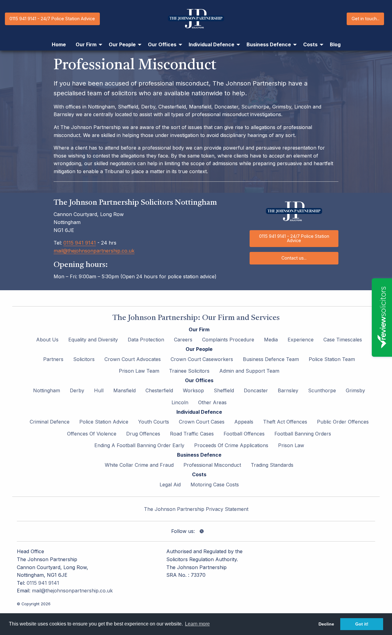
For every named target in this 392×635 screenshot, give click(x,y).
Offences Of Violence (91, 434)
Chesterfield (159, 390)
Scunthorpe (322, 390)
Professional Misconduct (212, 465)
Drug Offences (143, 434)
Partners (53, 359)
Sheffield (224, 390)
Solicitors (84, 359)
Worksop (193, 390)
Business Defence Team (271, 359)
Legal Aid (170, 484)
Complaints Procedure (228, 340)
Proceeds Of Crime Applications (231, 445)
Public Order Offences (343, 422)
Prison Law (291, 445)
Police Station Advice (103, 422)
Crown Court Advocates (132, 359)
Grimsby (355, 390)
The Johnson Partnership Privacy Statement (196, 509)
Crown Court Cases (201, 422)
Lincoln (180, 402)
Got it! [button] (361, 624)
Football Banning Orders (302, 434)
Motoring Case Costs (214, 484)
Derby (77, 390)
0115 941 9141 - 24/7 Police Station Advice (52, 18)
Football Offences (244, 434)
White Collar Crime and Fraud (139, 465)
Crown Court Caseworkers (202, 359)
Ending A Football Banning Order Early (139, 445)
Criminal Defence (50, 422)
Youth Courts (153, 422)
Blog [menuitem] (335, 44)
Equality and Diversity (93, 340)
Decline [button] (326, 624)
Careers (183, 340)
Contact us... (294, 257)
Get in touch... (365, 18)
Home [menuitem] (59, 44)
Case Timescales (342, 340)
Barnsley (288, 390)
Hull (99, 390)
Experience (301, 340)
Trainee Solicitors (189, 371)
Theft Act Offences (285, 422)
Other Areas (212, 402)
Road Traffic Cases (192, 434)
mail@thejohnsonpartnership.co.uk (94, 251)
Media (271, 340)
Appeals (243, 422)
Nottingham (46, 390)
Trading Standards (272, 465)
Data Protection (146, 340)
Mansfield (124, 390)
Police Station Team (332, 359)
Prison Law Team (139, 371)
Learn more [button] (197, 623)
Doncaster (256, 390)
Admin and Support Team (249, 371)
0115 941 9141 (79, 243)
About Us (47, 340)
